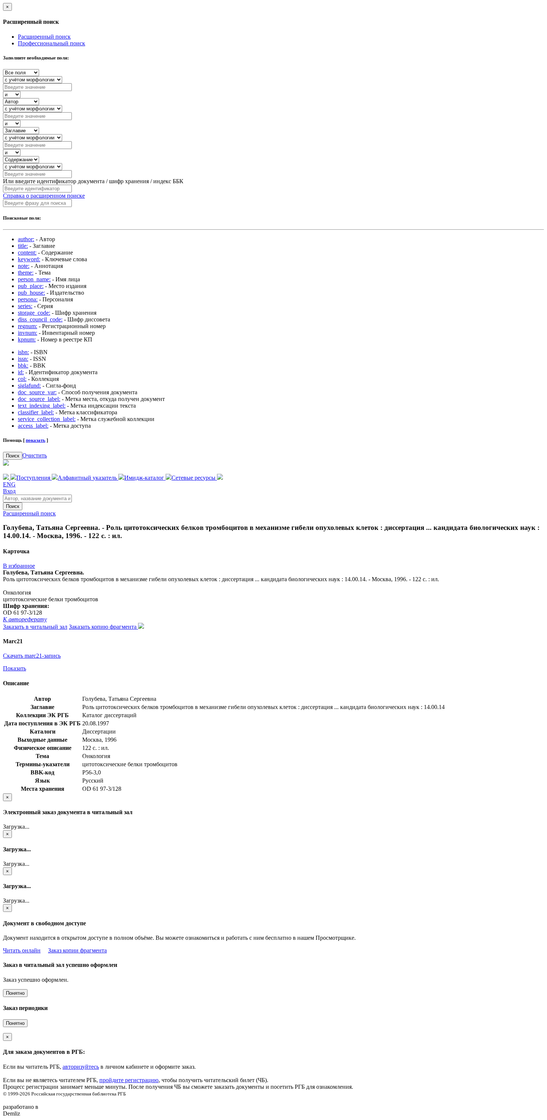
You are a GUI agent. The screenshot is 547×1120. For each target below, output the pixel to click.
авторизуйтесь (81, 1067)
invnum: (27, 333)
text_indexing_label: (41, 405)
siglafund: (29, 385)
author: (26, 239)
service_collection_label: (47, 419)
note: (23, 266)
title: (23, 246)
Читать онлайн (22, 950)
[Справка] (220, 478)
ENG (9, 484)
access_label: (33, 426)
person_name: (34, 279)
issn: (23, 359)
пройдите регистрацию (129, 1080)
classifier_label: (36, 412)
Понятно (15, 993)
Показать (14, 668)
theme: (25, 272)
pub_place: (31, 286)
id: (21, 372)
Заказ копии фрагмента (77, 950)
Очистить (34, 455)
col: (22, 379)
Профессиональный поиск (51, 43)
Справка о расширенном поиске (44, 195)
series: (25, 306)
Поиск (12, 456)
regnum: (27, 326)
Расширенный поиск (44, 36)
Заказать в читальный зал (35, 627)
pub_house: (31, 292)
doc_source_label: (39, 399)
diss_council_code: (40, 319)
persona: (28, 299)
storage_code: (34, 313)
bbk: (23, 365)
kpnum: (27, 339)
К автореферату (25, 619)
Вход (9, 491)
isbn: (23, 352)
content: (27, 252)
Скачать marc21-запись (32, 656)
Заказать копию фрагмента (103, 627)
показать (35, 440)
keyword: (29, 259)
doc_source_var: (37, 392)
